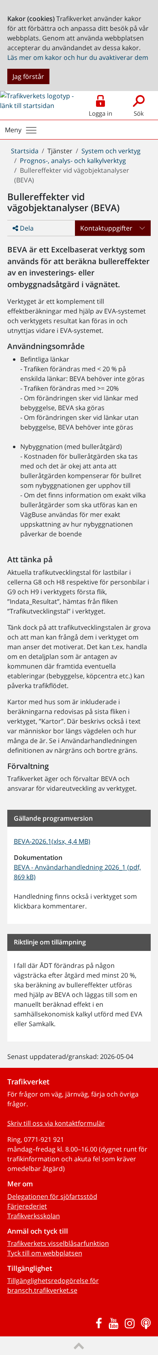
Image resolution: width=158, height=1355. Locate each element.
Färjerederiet (27, 1206)
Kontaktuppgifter (106, 228)
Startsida (24, 150)
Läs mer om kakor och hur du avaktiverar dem (77, 57)
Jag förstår (28, 76)
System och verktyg (111, 150)
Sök (139, 113)
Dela (26, 228)
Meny (13, 129)
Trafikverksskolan (33, 1215)
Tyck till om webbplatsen (44, 1253)
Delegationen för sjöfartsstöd (52, 1196)
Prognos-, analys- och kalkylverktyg (73, 160)
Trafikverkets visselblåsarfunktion (58, 1243)
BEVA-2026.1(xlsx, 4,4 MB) (52, 841)
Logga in (100, 113)
